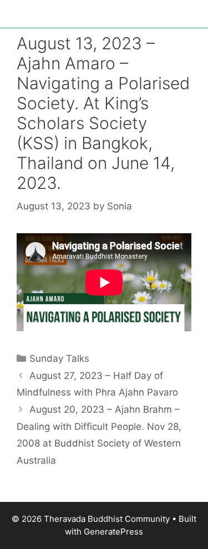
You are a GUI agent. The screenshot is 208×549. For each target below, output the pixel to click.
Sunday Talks (59, 358)
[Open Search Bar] (191, 16)
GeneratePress (113, 531)
